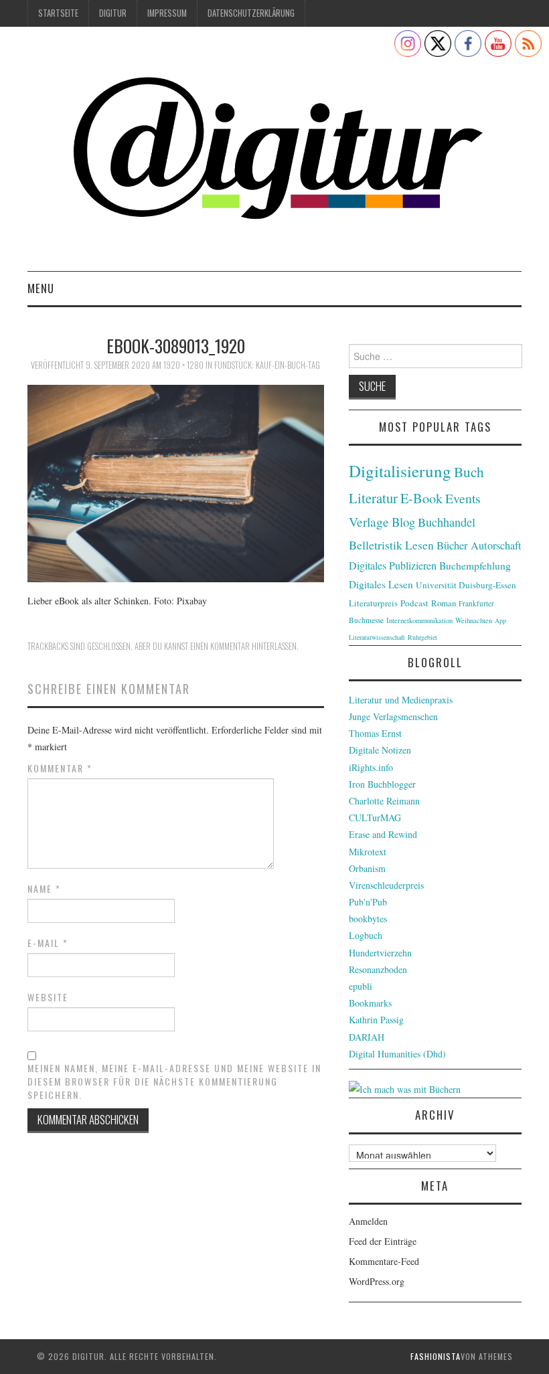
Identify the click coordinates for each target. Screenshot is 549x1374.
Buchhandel (446, 522)
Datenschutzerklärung (251, 13)
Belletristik (375, 545)
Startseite (58, 13)
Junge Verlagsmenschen (393, 716)
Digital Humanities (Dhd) (397, 1053)
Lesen (419, 545)
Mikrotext (367, 851)
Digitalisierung (400, 471)
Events (463, 498)
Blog (403, 521)
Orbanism (367, 868)
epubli (360, 986)
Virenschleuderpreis (386, 885)
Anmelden (368, 1221)
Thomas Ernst (375, 733)
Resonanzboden (378, 969)
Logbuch (365, 935)
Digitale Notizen (380, 750)
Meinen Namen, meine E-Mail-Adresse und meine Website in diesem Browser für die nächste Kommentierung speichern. (174, 1081)
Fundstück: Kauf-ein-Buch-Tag (267, 365)
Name (44, 888)
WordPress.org (376, 1281)
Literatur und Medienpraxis (401, 699)
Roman (443, 603)
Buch (469, 471)
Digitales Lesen (381, 584)
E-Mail (47, 943)
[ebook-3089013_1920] (175, 481)
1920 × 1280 (183, 365)
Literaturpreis (373, 603)
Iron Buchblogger (382, 784)
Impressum (167, 13)
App (500, 620)
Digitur (113, 13)
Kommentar (59, 768)
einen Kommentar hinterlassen (243, 646)
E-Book (421, 498)
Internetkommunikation (419, 620)
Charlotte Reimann (384, 800)
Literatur (373, 498)
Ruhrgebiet (422, 637)
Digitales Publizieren (393, 565)
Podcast (414, 603)
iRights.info (371, 767)
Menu (40, 288)
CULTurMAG (375, 817)
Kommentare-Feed (384, 1261)
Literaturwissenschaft (377, 637)
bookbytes (368, 918)
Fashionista (435, 1356)
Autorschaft (496, 545)
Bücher (452, 545)
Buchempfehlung (475, 565)
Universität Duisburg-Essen (466, 585)
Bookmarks (370, 1003)
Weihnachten (473, 620)
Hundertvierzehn (380, 952)
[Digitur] (274, 154)
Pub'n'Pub (368, 901)
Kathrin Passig (376, 1019)
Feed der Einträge (382, 1241)
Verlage (369, 521)
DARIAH (366, 1037)
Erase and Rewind (383, 834)
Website (47, 997)
